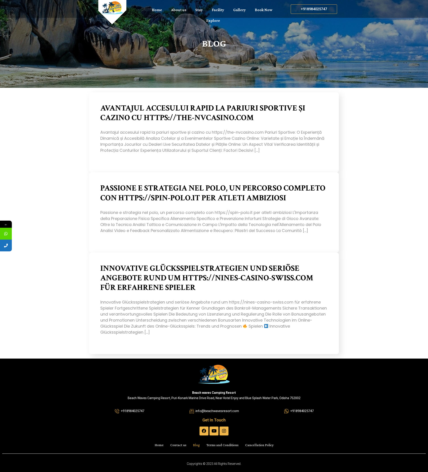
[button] (314, 9)
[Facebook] (204, 431)
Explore (213, 20)
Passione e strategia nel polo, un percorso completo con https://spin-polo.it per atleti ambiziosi (212, 193)
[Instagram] (224, 431)
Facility (218, 10)
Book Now (263, 10)
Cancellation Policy (259, 445)
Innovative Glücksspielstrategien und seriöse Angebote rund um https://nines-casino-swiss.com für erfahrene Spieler (206, 278)
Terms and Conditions (222, 445)
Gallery (239, 10)
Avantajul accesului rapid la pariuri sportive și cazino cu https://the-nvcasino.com (202, 113)
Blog (196, 445)
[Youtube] (214, 431)
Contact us (178, 445)
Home (157, 10)
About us (178, 10)
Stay (199, 10)
